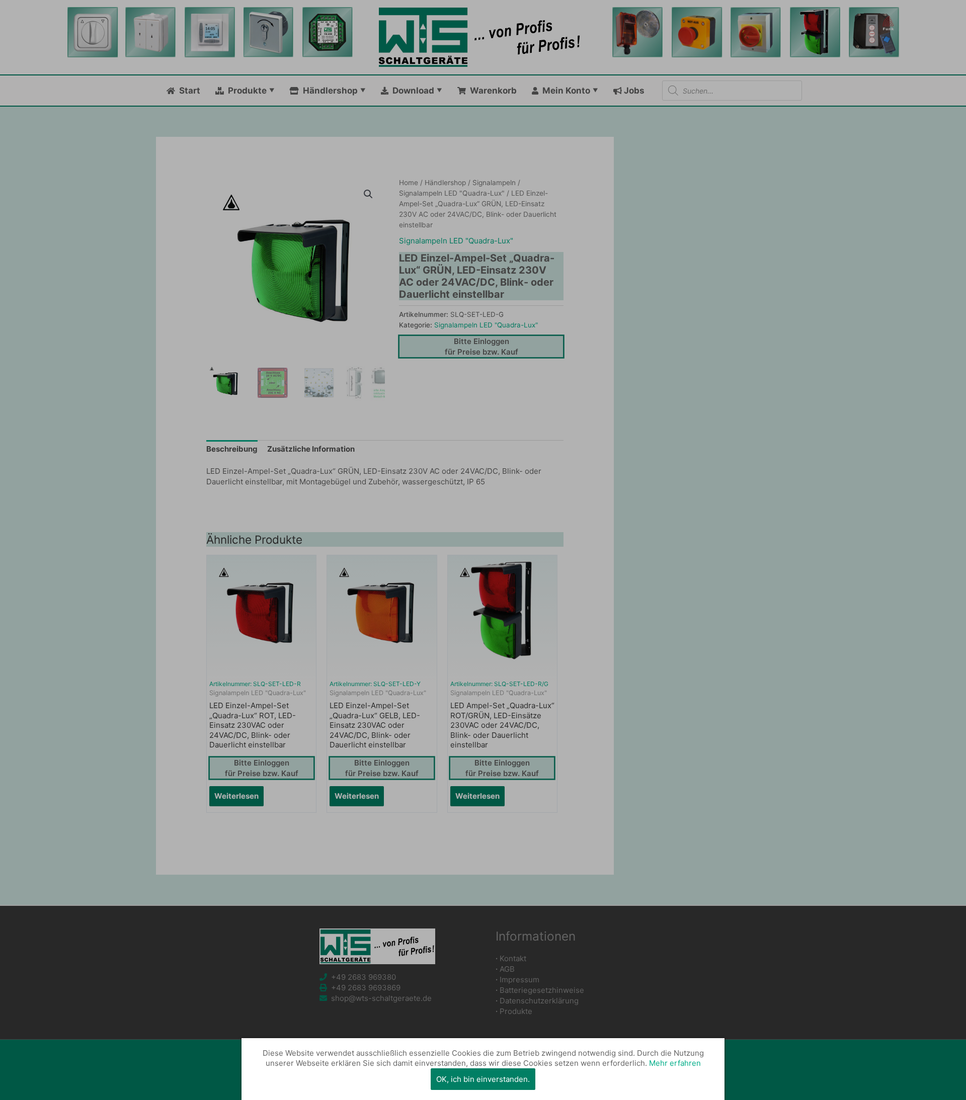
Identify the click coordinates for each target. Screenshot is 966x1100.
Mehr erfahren (675, 1063)
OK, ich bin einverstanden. (483, 1079)
